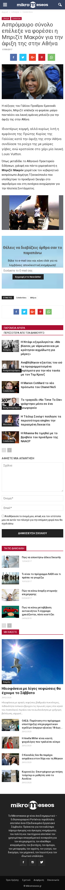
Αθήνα (33, 297)
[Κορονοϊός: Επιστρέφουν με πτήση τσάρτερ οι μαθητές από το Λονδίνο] (10, 776)
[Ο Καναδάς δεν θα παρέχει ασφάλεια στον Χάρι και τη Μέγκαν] (10, 759)
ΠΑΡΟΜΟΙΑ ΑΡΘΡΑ (14, 328)
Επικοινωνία (53, 880)
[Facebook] (23, 862)
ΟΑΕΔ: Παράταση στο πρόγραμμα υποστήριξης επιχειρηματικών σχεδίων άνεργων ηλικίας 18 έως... (42, 724)
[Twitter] (41, 862)
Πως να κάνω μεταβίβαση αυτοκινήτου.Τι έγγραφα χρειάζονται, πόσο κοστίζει (38, 611)
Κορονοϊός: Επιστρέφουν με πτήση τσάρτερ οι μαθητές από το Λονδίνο (42, 775)
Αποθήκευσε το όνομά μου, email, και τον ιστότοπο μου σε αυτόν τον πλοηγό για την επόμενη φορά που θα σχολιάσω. (32, 520)
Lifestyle (6, 18)
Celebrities (16, 18)
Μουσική (7, 424)
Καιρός (6, 681)
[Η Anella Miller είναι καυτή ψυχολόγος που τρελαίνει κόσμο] (10, 743)
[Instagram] (32, 862)
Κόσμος (7, 349)
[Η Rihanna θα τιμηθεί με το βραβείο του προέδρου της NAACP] (10, 437)
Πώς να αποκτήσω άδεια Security (41, 557)
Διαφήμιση (39, 880)
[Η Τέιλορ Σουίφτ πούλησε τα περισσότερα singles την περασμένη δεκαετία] (10, 421)
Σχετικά (26, 880)
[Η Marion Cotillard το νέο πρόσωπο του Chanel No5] (10, 387)
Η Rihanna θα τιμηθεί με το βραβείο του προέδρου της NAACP (39, 437)
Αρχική (5, 12)
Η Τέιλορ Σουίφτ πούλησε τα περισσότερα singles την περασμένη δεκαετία (41, 420)
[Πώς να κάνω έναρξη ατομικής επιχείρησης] (10, 595)
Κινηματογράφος (11, 370)
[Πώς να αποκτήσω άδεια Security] (10, 562)
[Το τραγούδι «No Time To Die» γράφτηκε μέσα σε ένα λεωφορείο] (10, 404)
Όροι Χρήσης (12, 880)
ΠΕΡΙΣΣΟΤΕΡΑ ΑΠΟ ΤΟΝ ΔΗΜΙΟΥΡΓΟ (24, 332)
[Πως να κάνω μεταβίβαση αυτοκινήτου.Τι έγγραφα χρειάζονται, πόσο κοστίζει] (10, 612)
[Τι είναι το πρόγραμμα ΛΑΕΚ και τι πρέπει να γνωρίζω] (10, 578)
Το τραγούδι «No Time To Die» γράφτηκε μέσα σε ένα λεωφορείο (41, 403)
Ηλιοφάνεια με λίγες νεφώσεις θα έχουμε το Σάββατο (31, 690)
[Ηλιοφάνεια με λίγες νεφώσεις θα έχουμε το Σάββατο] (32, 661)
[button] (60, 4)
